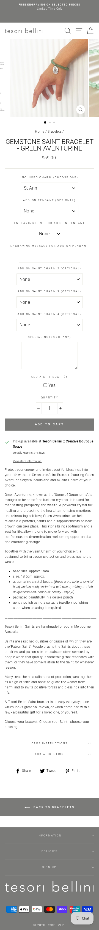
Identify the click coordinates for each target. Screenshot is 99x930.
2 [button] (50, 123)
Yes (52, 385)
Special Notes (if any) (49, 337)
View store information (27, 461)
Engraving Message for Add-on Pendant (49, 246)
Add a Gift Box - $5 (49, 377)
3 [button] (54, 123)
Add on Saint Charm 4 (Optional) (49, 314)
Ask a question (49, 754)
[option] (49, 7)
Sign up (49, 867)
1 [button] (45, 122)
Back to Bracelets (53, 807)
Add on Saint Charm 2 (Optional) (49, 268)
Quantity (49, 397)
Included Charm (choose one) (49, 177)
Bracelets (55, 131)
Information (49, 835)
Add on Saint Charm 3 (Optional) (49, 291)
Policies (49, 851)
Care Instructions (50, 743)
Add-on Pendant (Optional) (49, 200)
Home (39, 131)
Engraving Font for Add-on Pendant (49, 223)
